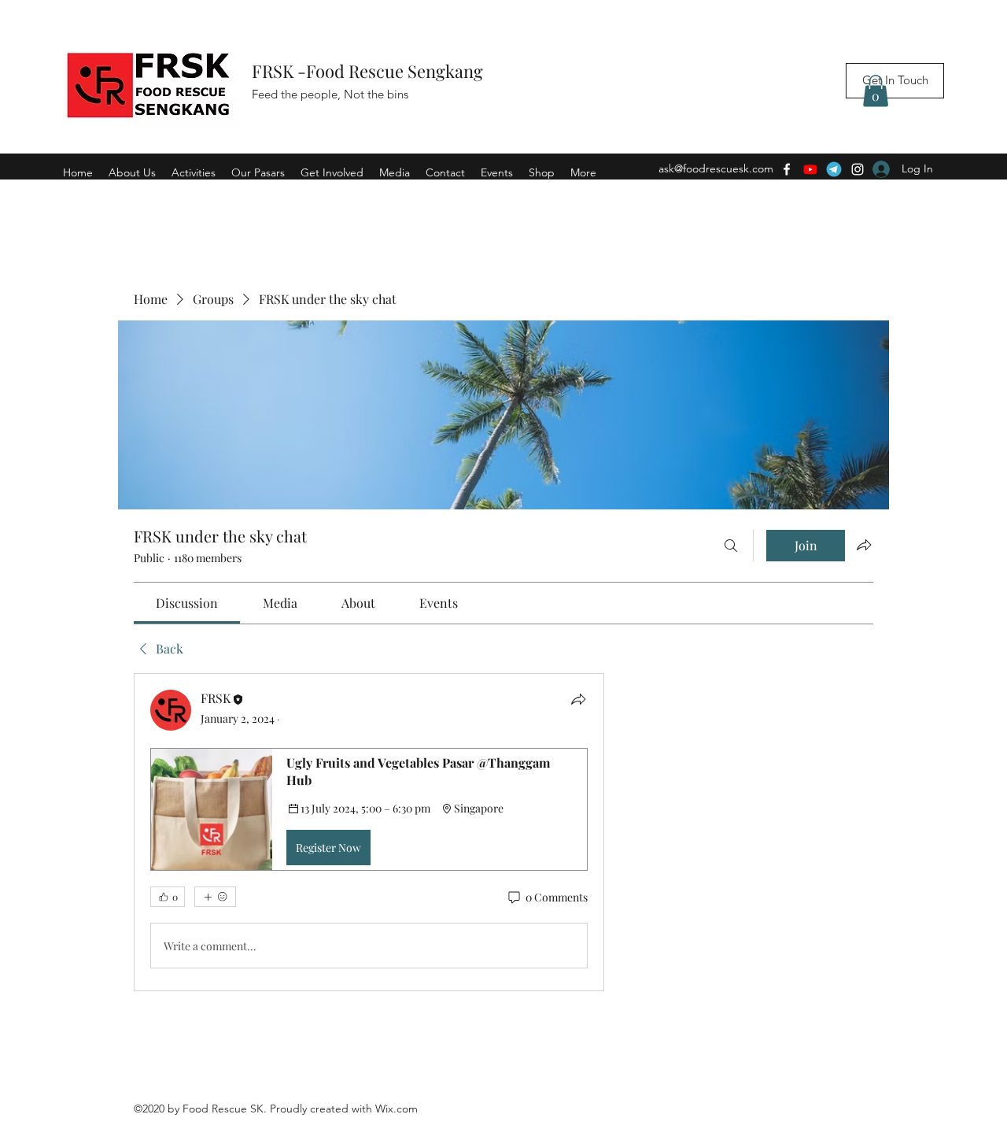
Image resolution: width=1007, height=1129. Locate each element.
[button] (875, 91)
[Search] (730, 545)
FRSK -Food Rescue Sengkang (369, 71)
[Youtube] (810, 169)
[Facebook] (787, 169)
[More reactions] (215, 897)
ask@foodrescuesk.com (715, 168)
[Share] (578, 699)
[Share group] (863, 544)
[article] (369, 832)
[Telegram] (834, 169)
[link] (187, 602)
